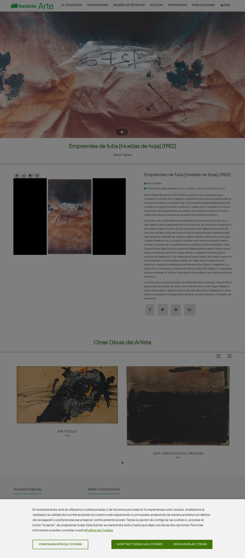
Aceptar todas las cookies (140, 544)
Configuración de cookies (60, 544)
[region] (122, 528)
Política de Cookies (99, 530)
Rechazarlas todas (190, 544)
